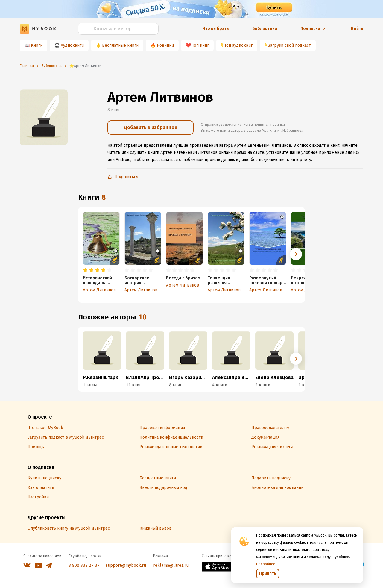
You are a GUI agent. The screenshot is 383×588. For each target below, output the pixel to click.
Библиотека (264, 28)
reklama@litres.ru (171, 565)
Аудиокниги (72, 45)
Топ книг (200, 45)
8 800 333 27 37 (84, 565)
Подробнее (265, 564)
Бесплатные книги (120, 45)
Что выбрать (216, 28)
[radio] (85, 270)
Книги (36, 45)
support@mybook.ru (126, 565)
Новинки (165, 45)
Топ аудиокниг (238, 45)
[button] (296, 254)
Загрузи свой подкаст (289, 45)
